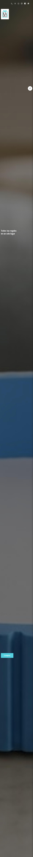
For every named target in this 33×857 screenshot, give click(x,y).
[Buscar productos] (30, 88)
